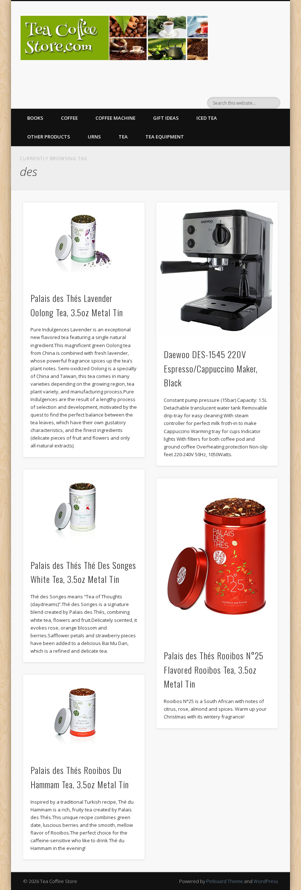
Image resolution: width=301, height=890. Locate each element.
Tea (123, 136)
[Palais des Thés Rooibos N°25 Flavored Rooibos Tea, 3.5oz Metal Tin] (217, 559)
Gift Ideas (166, 118)
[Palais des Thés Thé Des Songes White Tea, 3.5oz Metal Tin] (84, 509)
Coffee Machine (115, 118)
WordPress (266, 881)
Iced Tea (206, 118)
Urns (94, 136)
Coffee (69, 118)
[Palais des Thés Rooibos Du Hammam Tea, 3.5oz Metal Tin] (84, 715)
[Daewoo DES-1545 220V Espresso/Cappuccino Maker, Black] (217, 270)
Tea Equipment (164, 136)
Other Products (48, 136)
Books (35, 118)
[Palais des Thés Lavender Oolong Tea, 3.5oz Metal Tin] (84, 242)
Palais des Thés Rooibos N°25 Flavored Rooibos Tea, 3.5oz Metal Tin (214, 670)
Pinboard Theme (224, 881)
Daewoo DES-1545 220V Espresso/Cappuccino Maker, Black (211, 368)
